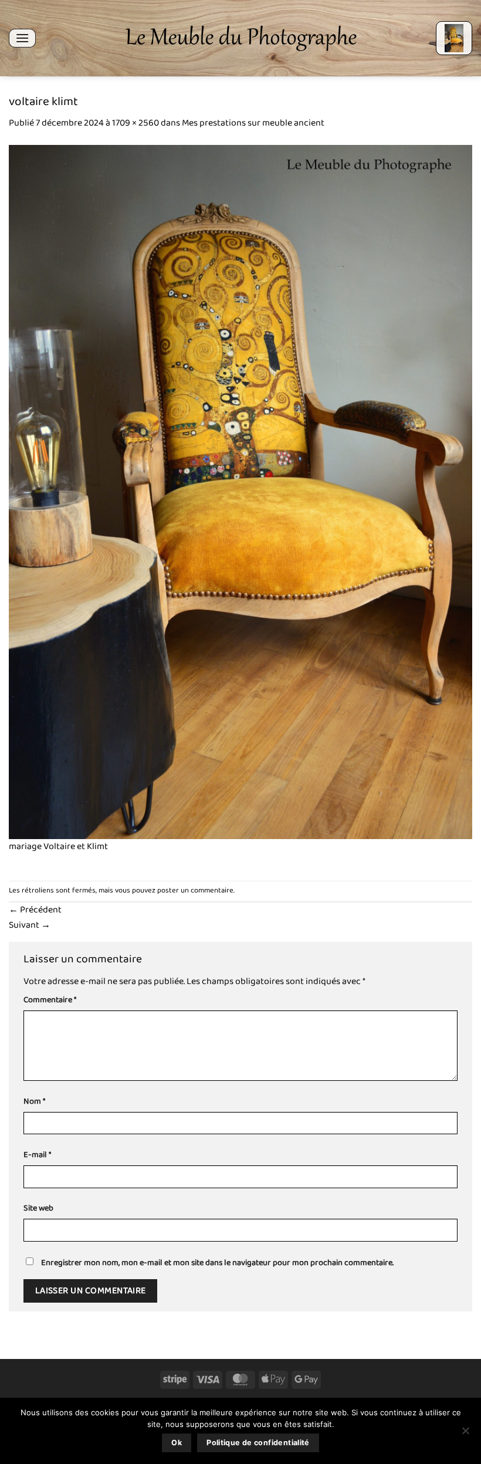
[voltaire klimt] (240, 491)
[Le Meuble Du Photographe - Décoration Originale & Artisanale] (241, 38)
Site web (38, 1208)
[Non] (465, 1434)
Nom (34, 1101)
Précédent (35, 909)
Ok (176, 1442)
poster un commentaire (195, 890)
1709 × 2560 (135, 123)
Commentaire (49, 1000)
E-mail (37, 1155)
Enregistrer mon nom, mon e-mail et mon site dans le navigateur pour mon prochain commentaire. (217, 1263)
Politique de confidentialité (258, 1442)
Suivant (29, 925)
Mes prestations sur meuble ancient (253, 123)
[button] (22, 38)
